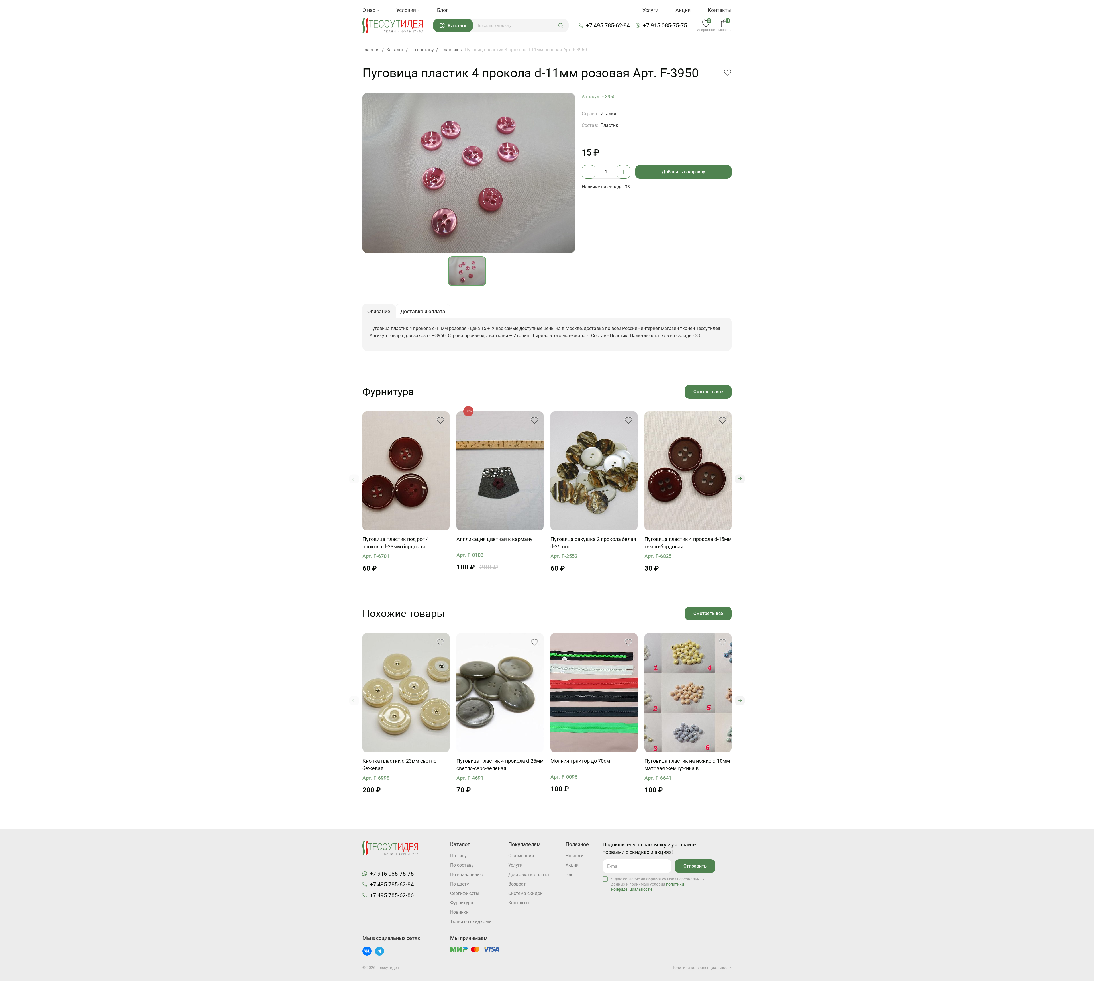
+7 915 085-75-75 (665, 25)
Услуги (650, 10)
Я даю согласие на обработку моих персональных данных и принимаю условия (658, 884)
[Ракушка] (594, 470)
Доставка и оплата (528, 874)
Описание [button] (378, 311)
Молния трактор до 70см (580, 761)
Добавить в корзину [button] (683, 171)
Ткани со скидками (470, 921)
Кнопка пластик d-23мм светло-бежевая (400, 764)
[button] (560, 25)
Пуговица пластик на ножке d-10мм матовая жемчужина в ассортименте (687, 765)
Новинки (459, 912)
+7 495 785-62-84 (608, 25)
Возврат (517, 884)
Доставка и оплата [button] (422, 311)
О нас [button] (369, 10)
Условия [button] (406, 10)
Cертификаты (464, 893)
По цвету (459, 884)
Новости (574, 855)
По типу (458, 855)
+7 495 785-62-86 (392, 895)
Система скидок (525, 893)
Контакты (720, 10)
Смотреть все (708, 391)
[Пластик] (406, 470)
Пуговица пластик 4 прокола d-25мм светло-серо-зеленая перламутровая (500, 765)
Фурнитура (461, 902)
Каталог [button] (457, 26)
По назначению (466, 874)
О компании (521, 855)
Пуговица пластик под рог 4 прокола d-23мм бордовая (395, 542)
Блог (442, 10)
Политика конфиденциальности (701, 967)
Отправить (695, 866)
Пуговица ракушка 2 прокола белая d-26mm (593, 542)
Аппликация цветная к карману (494, 539)
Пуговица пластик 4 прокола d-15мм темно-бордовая (688, 542)
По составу (462, 865)
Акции (683, 10)
